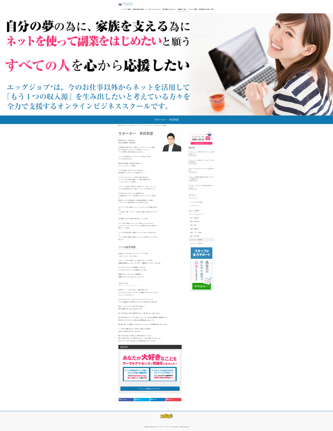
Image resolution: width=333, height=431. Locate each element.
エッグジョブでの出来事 (195, 202)
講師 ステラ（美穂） (196, 232)
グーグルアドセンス (194, 205)
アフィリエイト (193, 198)
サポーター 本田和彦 (196, 239)
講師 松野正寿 (194, 221)
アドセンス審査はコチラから (149, 389)
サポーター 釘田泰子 (196, 243)
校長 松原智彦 (194, 218)
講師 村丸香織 (194, 236)
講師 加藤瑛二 (194, 229)
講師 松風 (193, 225)
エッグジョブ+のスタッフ (196, 214)
